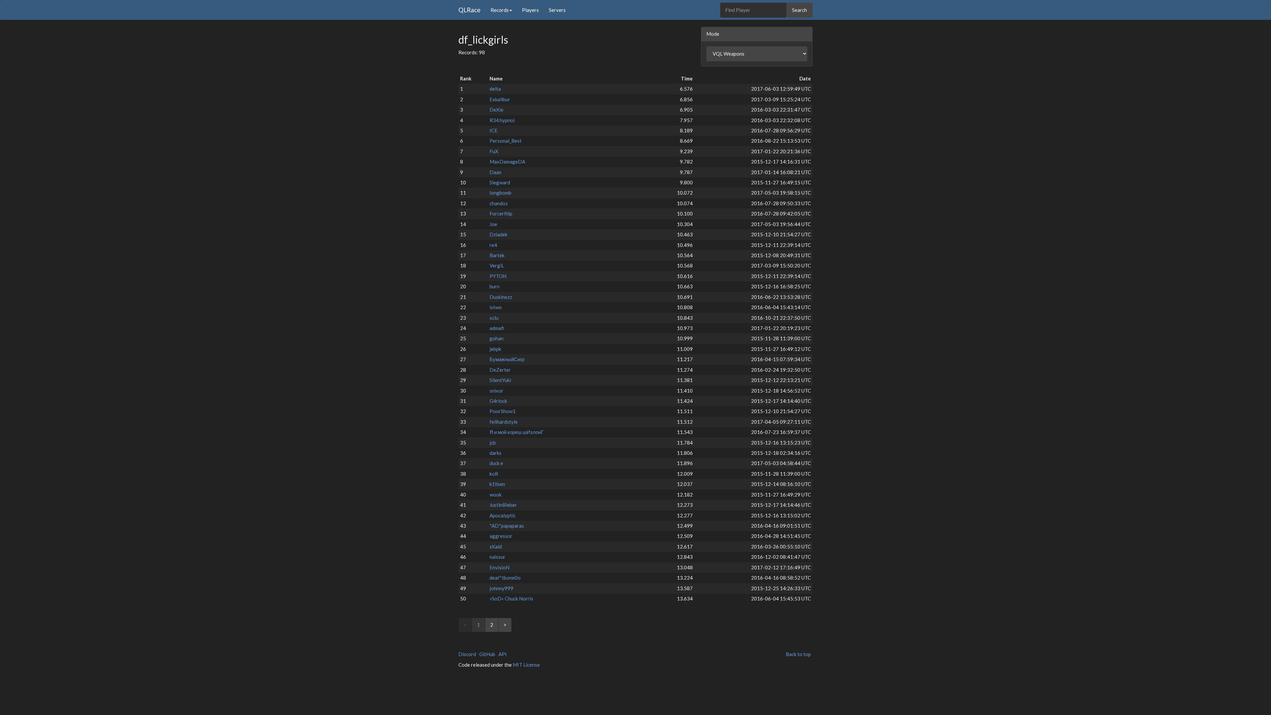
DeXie (496, 110)
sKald (496, 546)
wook (495, 495)
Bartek (497, 255)
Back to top (798, 654)
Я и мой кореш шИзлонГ (516, 432)
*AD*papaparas (507, 526)
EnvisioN (499, 567)
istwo (496, 307)
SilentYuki (500, 380)
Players (530, 10)
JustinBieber (503, 505)
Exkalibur (500, 99)
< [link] (465, 625)
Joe (493, 224)
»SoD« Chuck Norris (511, 598)
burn (494, 286)
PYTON (498, 276)
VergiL (497, 265)
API (502, 654)
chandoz (499, 203)
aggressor (501, 536)
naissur (497, 557)
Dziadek (498, 234)
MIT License (526, 665)
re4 (493, 245)
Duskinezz (501, 297)
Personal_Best (506, 141)
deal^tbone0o (505, 578)
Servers (557, 10)
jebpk (495, 349)
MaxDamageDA (507, 162)
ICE (493, 130)
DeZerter (500, 370)
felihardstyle (504, 422)
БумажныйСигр (507, 359)
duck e (496, 463)
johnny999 (501, 588)
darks (495, 453)
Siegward (500, 182)
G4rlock (498, 401)
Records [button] (500, 10)
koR (494, 474)
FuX (494, 151)
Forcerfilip (501, 213)
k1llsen (497, 484)
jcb (493, 443)
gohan (496, 338)
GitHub (487, 654)
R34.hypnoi (502, 120)
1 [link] (478, 625)
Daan (495, 172)
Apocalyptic (503, 515)
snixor (496, 391)
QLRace (469, 10)
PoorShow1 (503, 411)
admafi (497, 328)
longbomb (500, 193)
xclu (494, 318)
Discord (467, 654)
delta (495, 89)
